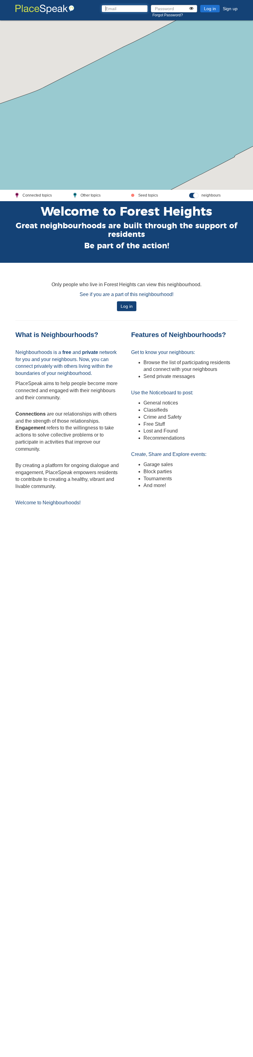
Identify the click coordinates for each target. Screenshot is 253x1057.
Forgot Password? (167, 15)
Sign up (230, 8)
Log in (210, 8)
